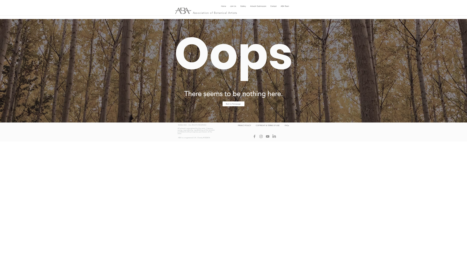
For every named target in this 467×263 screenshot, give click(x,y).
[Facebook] (254, 136)
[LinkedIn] (274, 136)
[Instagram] (261, 136)
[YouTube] (267, 136)
